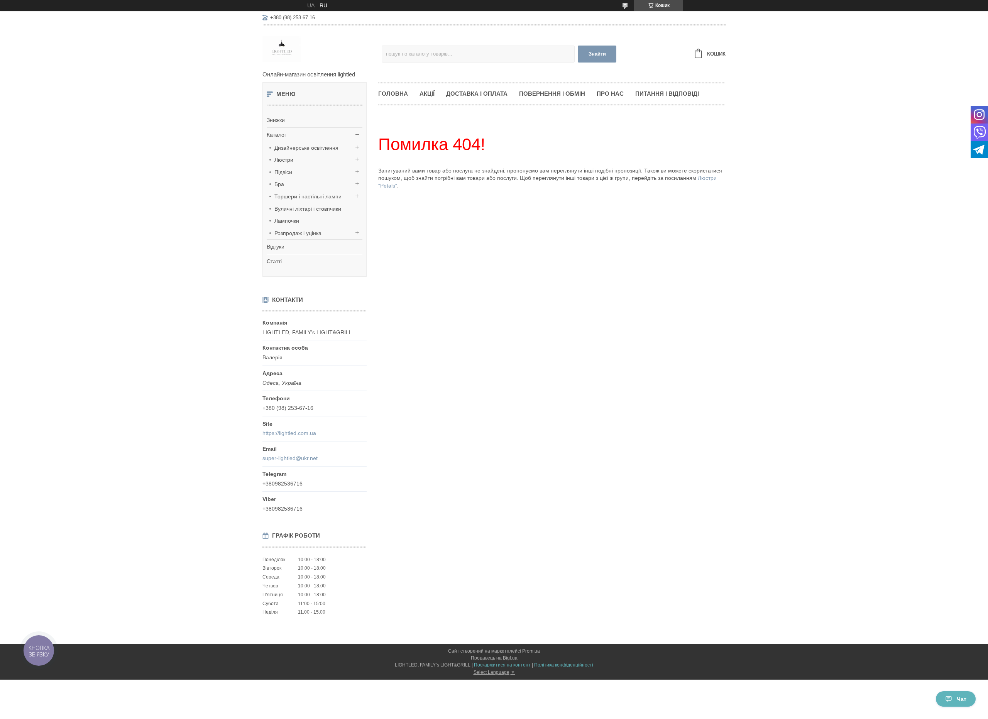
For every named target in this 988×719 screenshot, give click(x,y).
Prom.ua (531, 651)
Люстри (283, 160)
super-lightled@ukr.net (290, 458)
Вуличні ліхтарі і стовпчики (307, 209)
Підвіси (283, 172)
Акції (427, 93)
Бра (279, 184)
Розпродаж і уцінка (297, 233)
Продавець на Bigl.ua (494, 658)
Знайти (597, 54)
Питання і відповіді (667, 93)
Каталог (276, 135)
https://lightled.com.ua (289, 433)
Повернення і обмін (552, 93)
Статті (274, 261)
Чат (961, 699)
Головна (393, 93)
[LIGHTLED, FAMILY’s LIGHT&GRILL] (322, 48)
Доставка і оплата (477, 93)
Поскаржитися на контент (502, 665)
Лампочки (286, 221)
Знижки (276, 120)
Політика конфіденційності (563, 665)
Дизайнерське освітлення (306, 148)
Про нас (610, 93)
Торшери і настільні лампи (308, 196)
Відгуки (275, 247)
